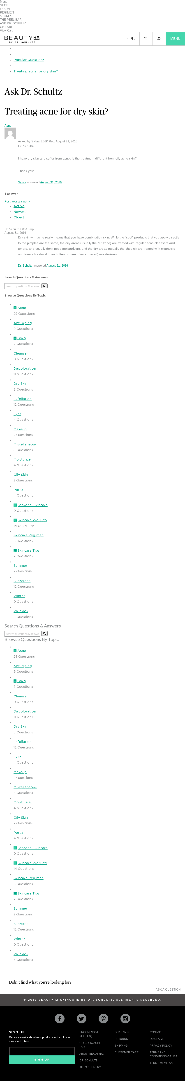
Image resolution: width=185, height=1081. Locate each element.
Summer (20, 565)
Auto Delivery (90, 1067)
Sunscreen (22, 581)
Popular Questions (29, 60)
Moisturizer (23, 459)
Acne (8, 125)
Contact (156, 1032)
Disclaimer (158, 1039)
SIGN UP (42, 1059)
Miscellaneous (25, 444)
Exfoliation (23, 399)
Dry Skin (20, 383)
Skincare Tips (28, 550)
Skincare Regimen (29, 535)
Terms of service (163, 1063)
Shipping (121, 1045)
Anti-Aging (23, 323)
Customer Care (127, 1052)
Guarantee (123, 1032)
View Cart (6, 30)
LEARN (5, 9)
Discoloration (25, 368)
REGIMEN (7, 12)
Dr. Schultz (25, 265)
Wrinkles (21, 611)
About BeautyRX (91, 1053)
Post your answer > (17, 201)
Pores (18, 490)
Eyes (17, 414)
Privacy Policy (161, 1045)
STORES (6, 16)
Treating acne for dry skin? (36, 71)
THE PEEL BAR (10, 19)
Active (19, 206)
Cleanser (21, 353)
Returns (121, 1039)
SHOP (4, 5)
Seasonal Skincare (33, 505)
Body (21, 338)
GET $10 (6, 27)
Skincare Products (32, 520)
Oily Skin (21, 474)
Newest (20, 212)
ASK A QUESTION (168, 989)
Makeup (20, 429)
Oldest (19, 217)
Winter (19, 596)
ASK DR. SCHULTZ (13, 23)
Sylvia (22, 182)
